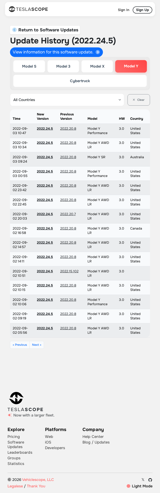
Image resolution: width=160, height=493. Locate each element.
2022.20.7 (68, 214)
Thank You (36, 486)
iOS (48, 442)
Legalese (15, 486)
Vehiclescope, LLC (38, 479)
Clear (140, 100)
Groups (14, 458)
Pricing (14, 436)
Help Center (93, 436)
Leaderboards (20, 452)
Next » (36, 345)
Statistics (16, 463)
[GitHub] (150, 480)
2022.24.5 (45, 128)
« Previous (20, 345)
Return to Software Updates (47, 30)
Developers (55, 448)
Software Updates (16, 444)
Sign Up (142, 10)
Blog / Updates (96, 442)
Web (49, 436)
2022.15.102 (69, 271)
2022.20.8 (68, 128)
